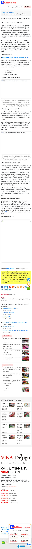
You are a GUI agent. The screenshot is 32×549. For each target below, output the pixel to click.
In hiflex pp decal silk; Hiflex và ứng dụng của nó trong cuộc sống (15, 299)
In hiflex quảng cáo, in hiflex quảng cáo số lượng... (4, 438)
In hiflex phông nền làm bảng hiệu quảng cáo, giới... (4, 416)
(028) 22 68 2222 (11, 486)
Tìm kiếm (27, 7)
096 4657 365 (5, 493)
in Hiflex (6, 212)
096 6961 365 (4, 500)
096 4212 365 (4, 503)
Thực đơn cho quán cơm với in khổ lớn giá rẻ (15, 57)
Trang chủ (5, 12)
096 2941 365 (4, 498)
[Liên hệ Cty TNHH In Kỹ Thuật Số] (16, 241)
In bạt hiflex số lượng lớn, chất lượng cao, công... (20, 438)
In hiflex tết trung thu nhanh (4, 426)
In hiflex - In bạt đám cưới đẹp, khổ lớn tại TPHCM (5, 406)
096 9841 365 (4, 491)
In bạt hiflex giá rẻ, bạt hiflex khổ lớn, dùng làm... (20, 427)
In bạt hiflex (12, 12)
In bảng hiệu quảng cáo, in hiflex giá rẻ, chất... (20, 415)
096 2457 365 (4, 495)
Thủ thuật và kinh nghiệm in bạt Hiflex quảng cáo (20, 406)
